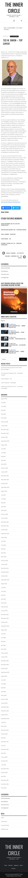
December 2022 (5, 568)
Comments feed (5, 825)
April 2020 (3, 691)
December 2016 (5, 749)
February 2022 (4, 607)
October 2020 (4, 668)
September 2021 (5, 626)
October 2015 (4, 761)
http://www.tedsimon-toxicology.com (10, 202)
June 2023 (3, 545)
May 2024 (3, 502)
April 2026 (3, 414)
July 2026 (3, 402)
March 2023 (3, 556)
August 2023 (4, 537)
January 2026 (4, 425)
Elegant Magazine (10, 875)
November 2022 (5, 572)
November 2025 (5, 433)
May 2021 (3, 641)
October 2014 (4, 772)
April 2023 (3, 553)
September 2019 (5, 718)
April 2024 (3, 506)
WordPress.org (4, 829)
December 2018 (5, 730)
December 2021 (5, 614)
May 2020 (3, 687)
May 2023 (3, 549)
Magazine (16, 865)
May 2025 (3, 456)
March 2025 (3, 464)
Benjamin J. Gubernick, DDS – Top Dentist (13, 257)
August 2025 (4, 445)
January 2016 (4, 757)
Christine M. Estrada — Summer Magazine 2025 (16, 352)
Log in (2, 817)
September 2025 (5, 441)
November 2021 (5, 618)
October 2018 (4, 734)
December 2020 (5, 661)
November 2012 (5, 784)
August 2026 (4, 398)
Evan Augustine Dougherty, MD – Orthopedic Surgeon (13, 230)
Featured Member (14, 36)
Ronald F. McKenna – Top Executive (15, 253)
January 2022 (4, 610)
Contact (13, 868)
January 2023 (4, 564)
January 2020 (4, 703)
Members (10, 865)
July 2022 (3, 587)
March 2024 (3, 510)
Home (5, 865)
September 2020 (5, 672)
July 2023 (3, 541)
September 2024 (5, 487)
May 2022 (3, 595)
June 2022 (3, 591)
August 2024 (4, 491)
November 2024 (5, 479)
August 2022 (4, 583)
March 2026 (3, 418)
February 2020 (4, 699)
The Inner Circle (14, 7)
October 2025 (4, 437)
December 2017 (5, 741)
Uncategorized (4, 277)
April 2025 (3, 460)
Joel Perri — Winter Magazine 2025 (17, 339)
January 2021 (4, 657)
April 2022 (3, 599)
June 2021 (3, 637)
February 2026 (4, 422)
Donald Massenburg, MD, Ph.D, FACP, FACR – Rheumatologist (11, 224)
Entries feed (4, 821)
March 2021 (3, 649)
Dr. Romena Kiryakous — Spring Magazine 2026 (16, 333)
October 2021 (4, 622)
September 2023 (5, 533)
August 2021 (4, 630)
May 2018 (3, 738)
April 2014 (3, 776)
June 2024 (3, 499)
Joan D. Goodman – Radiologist (8, 234)
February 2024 (4, 514)
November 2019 (5, 711)
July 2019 (3, 722)
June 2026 (3, 406)
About (21, 865)
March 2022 (3, 603)
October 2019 (4, 714)
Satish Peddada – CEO (6, 239)
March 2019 (3, 726)
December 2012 (5, 780)
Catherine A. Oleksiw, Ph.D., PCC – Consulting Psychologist (11, 244)
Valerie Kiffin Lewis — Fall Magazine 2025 (17, 345)
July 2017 (3, 745)
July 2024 (3, 495)
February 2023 (4, 560)
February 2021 (4, 653)
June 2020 (3, 684)
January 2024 (4, 518)
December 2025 (5, 429)
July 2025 (3, 449)
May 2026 (3, 410)
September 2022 (5, 580)
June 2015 (3, 765)
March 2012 (3, 788)
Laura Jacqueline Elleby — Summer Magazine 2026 (17, 326)
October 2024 (4, 483)
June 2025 (3, 452)
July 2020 (3, 680)
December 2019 (5, 707)
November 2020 (5, 664)
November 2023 (5, 526)
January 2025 (4, 472)
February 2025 (4, 468)
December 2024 (5, 476)
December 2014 (5, 768)
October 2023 (4, 529)
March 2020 (3, 695)
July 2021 (3, 633)
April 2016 (3, 753)
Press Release (4, 271)
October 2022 (4, 576)
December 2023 (5, 522)
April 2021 (3, 645)
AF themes (18, 875)
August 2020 (4, 676)
